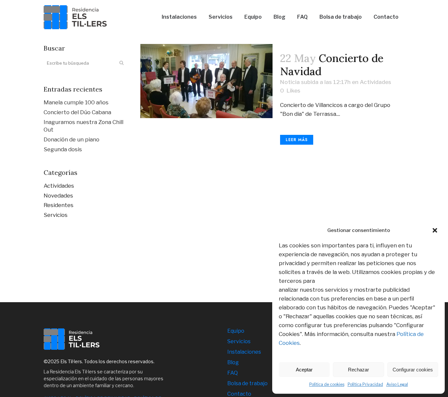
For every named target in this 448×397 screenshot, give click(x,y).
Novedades (58, 195)
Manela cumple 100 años (76, 102)
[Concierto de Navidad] (206, 81)
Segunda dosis (63, 149)
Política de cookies (326, 384)
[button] (435, 230)
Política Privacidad (365, 384)
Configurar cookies (413, 369)
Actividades (59, 185)
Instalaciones (244, 351)
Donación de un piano (71, 139)
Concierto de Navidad (331, 64)
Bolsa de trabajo (247, 383)
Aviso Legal (397, 384)
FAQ (232, 372)
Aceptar (304, 369)
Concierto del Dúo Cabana (77, 112)
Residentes (58, 205)
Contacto (239, 393)
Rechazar (358, 369)
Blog (233, 362)
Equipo (235, 330)
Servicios (56, 215)
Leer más (297, 140)
